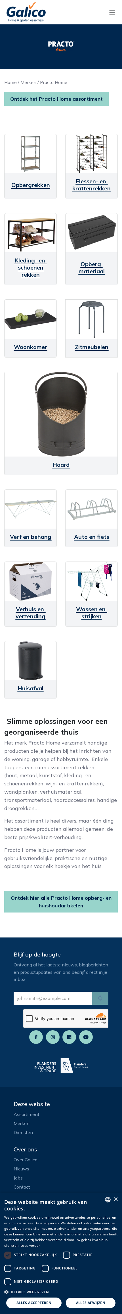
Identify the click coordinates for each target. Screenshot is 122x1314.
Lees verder (30, 1245)
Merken (28, 82)
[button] (61, 1291)
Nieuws (21, 1169)
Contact (22, 1187)
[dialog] (61, 1253)
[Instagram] (53, 1037)
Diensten (23, 1132)
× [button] (115, 1199)
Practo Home (53, 82)
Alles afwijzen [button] (91, 1302)
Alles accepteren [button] (33, 1302)
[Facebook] (36, 1037)
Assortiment (26, 1114)
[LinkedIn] (69, 1037)
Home (10, 82)
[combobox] (108, 1199)
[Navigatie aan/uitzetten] (112, 12)
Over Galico (25, 1159)
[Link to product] (30, 153)
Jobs (18, 1178)
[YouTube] (86, 1037)
